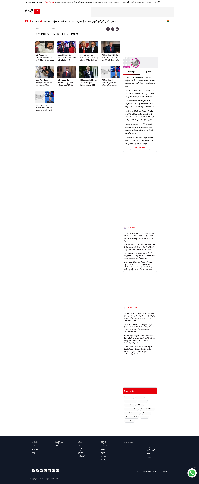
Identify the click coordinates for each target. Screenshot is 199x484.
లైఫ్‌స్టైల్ (100, 21)
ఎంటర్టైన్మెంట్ (92, 21)
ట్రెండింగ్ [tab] (148, 72)
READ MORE (140, 148)
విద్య (33, 453)
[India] (168, 21)
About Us (138, 471)
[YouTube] (41, 470)
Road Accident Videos (132, 413)
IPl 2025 (139, 405)
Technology (129, 397)
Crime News (129, 405)
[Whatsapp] (117, 29)
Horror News (129, 421)
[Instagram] (45, 470)
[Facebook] (108, 29)
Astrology (144, 417)
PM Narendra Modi (131, 417)
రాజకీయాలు (35, 446)
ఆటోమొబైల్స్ (151, 450)
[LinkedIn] (49, 470)
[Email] (57, 470)
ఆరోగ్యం (103, 456)
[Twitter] (112, 29)
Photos (149, 457)
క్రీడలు (85, 21)
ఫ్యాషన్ (103, 453)
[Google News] (53, 470)
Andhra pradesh (130, 401)
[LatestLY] (32, 12)
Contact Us (156, 471)
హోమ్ (38, 29)
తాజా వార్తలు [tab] (131, 72)
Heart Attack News (131, 409)
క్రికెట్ (79, 446)
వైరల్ (106, 21)
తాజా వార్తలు (128, 442)
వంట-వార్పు (104, 446)
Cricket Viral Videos (147, 409)
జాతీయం (64, 21)
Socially (47, 21)
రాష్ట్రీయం (56, 21)
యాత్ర (103, 449)
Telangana (140, 397)
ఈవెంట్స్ (103, 460)
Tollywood (146, 413)
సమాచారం (35, 449)
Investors (164, 471)
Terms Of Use (147, 471)
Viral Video (142, 401)
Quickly (35, 21)
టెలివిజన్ (57, 446)
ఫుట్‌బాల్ (80, 453)
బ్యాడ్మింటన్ (81, 456)
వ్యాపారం (113, 21)
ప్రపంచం (71, 21)
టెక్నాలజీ (79, 21)
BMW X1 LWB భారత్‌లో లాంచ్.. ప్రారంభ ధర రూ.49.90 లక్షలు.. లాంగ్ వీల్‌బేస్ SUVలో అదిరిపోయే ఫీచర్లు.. (138, 2)
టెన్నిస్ (80, 449)
